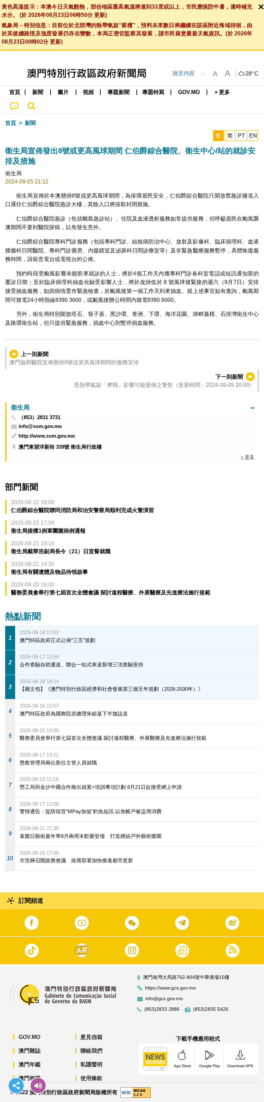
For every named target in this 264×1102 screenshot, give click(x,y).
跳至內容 (184, 73)
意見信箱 (91, 1037)
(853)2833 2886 (161, 1009)
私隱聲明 (91, 1064)
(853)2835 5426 (210, 1009)
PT (241, 136)
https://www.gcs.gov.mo (170, 988)
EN (253, 136)
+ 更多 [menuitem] (247, 457)
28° (251, 73)
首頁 (10, 123)
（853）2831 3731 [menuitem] (39, 417)
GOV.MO (29, 1037)
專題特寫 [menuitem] (153, 92)
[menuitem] (38, 92)
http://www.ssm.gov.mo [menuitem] (47, 436)
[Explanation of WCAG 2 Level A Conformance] (135, 1092)
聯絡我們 (91, 1051)
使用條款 (91, 1078)
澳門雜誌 (30, 1051)
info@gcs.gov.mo (164, 998)
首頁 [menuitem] (14, 92)
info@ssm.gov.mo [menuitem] (40, 426)
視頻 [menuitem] (88, 92)
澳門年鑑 (30, 1064)
